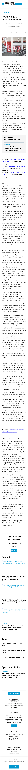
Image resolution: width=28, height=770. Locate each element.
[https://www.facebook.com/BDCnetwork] (9, 739)
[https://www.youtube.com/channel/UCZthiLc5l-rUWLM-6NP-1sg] (18, 739)
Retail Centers (6, 12)
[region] (14, 763)
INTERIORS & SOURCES (14, 753)
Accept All (14, 766)
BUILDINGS (14, 751)
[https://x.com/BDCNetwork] (16, 739)
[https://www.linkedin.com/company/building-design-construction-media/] (13, 739)
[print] (25, 32)
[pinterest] (16, 32)
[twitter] (14, 32)
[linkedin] (11, 32)
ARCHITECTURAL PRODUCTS (14, 749)
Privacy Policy (16, 762)
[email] (19, 32)
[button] (3, 4)
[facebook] (8, 32)
